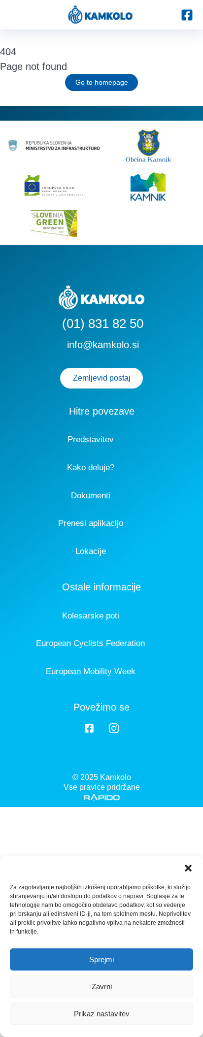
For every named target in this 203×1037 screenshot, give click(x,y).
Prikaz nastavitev (102, 1013)
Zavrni (102, 986)
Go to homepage (101, 82)
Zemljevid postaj (102, 378)
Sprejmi (101, 959)
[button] (188, 868)
